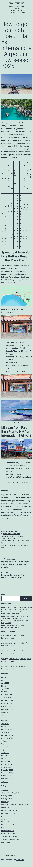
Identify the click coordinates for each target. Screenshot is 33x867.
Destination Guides (8, 813)
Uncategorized (6, 842)
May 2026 (4, 686)
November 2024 (7, 738)
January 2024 (6, 767)
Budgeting (5, 802)
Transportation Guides (8, 538)
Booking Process (7, 796)
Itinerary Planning (17, 536)
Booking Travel (6, 799)
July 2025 (4, 715)
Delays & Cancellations (9, 810)
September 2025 (7, 709)
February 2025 (6, 729)
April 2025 (5, 724)
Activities (4, 790)
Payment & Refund (8, 833)
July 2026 (4, 680)
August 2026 (5, 677)
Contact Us (5, 807)
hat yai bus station (11, 543)
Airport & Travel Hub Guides (11, 793)
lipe (26, 545)
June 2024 (5, 753)
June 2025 (5, 718)
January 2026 (6, 697)
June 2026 (5, 683)
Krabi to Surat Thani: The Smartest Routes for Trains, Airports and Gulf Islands (16, 608)
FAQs (3, 816)
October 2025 (6, 706)
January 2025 (6, 732)
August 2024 (5, 747)
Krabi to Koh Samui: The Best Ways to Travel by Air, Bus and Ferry (14, 617)
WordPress (20, 860)
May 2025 (4, 721)
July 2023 (4, 782)
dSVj (2, 635)
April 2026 (5, 689)
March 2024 (5, 761)
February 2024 (6, 764)
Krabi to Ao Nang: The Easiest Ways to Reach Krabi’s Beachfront (15, 626)
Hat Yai (9, 540)
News (3, 828)
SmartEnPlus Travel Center (11, 534)
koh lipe (9, 545)
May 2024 (5, 755)
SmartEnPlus (16, 3)
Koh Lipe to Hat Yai (18, 545)
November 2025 (7, 703)
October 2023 (6, 776)
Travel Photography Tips (10, 839)
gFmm (3, 659)
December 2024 (7, 735)
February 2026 (6, 694)
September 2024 (7, 744)
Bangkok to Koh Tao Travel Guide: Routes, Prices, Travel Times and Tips (16, 613)
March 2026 (5, 692)
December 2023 (7, 770)
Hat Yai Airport (17, 540)
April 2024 (5, 758)
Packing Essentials (7, 831)
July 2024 (4, 750)
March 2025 (5, 726)
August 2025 (5, 712)
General (4, 819)
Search (3, 595)
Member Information (8, 825)
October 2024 (6, 741)
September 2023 (7, 779)
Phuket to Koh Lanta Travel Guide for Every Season (14, 622)
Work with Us (6, 845)
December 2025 (7, 700)
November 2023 (7, 773)
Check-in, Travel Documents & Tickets (15, 804)
